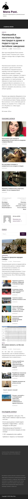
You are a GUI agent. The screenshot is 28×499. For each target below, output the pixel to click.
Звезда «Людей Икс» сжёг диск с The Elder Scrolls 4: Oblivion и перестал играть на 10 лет (14, 417)
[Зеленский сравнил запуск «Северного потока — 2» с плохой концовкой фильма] (6, 311)
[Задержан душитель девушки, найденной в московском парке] (6, 286)
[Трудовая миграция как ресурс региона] (6, 386)
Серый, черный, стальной (10, 390)
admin (10, 48)
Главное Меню (9, 26)
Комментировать (17, 48)
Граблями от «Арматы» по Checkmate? (13, 436)
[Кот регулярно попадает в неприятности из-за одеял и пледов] (14, 162)
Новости (4, 32)
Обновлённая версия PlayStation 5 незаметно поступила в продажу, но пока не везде (14, 430)
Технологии (5, 255)
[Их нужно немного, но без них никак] (14, 341)
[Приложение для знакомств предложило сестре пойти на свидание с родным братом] (14, 137)
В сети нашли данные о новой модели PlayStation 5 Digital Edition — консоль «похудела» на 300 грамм (13, 423)
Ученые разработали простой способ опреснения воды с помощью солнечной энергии (18, 364)
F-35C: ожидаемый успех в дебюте (12, 434)
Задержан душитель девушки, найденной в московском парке (18, 282)
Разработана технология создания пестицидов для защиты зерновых (19, 374)
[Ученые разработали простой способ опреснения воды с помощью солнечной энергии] (6, 366)
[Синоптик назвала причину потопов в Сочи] (6, 303)
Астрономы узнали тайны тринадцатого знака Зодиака (18, 291)
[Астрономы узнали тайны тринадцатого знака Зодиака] (6, 294)
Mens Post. (10, 12)
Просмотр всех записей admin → (17, 220)
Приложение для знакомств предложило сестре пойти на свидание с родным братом (14, 140)
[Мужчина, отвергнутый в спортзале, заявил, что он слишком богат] (14, 186)
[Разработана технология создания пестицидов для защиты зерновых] (6, 378)
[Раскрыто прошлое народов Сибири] (14, 254)
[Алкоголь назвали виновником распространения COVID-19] (6, 321)
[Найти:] (14, 234)
